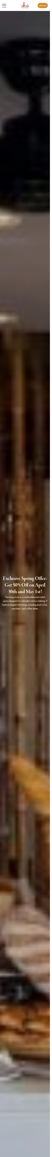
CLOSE (44, 3)
